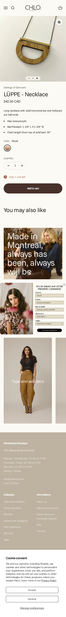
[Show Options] (62, 323)
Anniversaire (40, 314)
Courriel (38, 292)
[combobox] (49, 323)
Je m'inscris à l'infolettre (49, 330)
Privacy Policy (48, 580)
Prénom (38, 299)
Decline (32, 599)
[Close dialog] (64, 285)
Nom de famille (40, 306)
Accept (32, 590)
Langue (38, 321)
